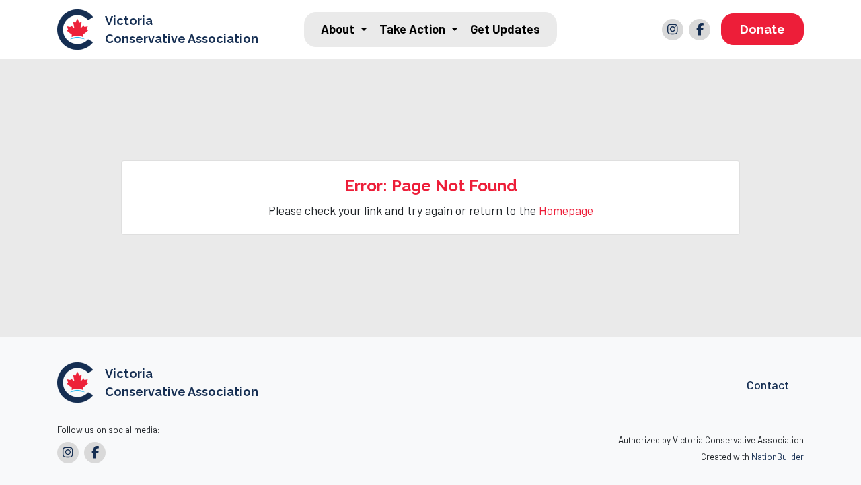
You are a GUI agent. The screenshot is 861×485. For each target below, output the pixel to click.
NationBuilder (777, 456)
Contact (768, 384)
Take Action (413, 29)
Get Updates (505, 29)
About (339, 29)
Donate (762, 29)
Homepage (566, 210)
